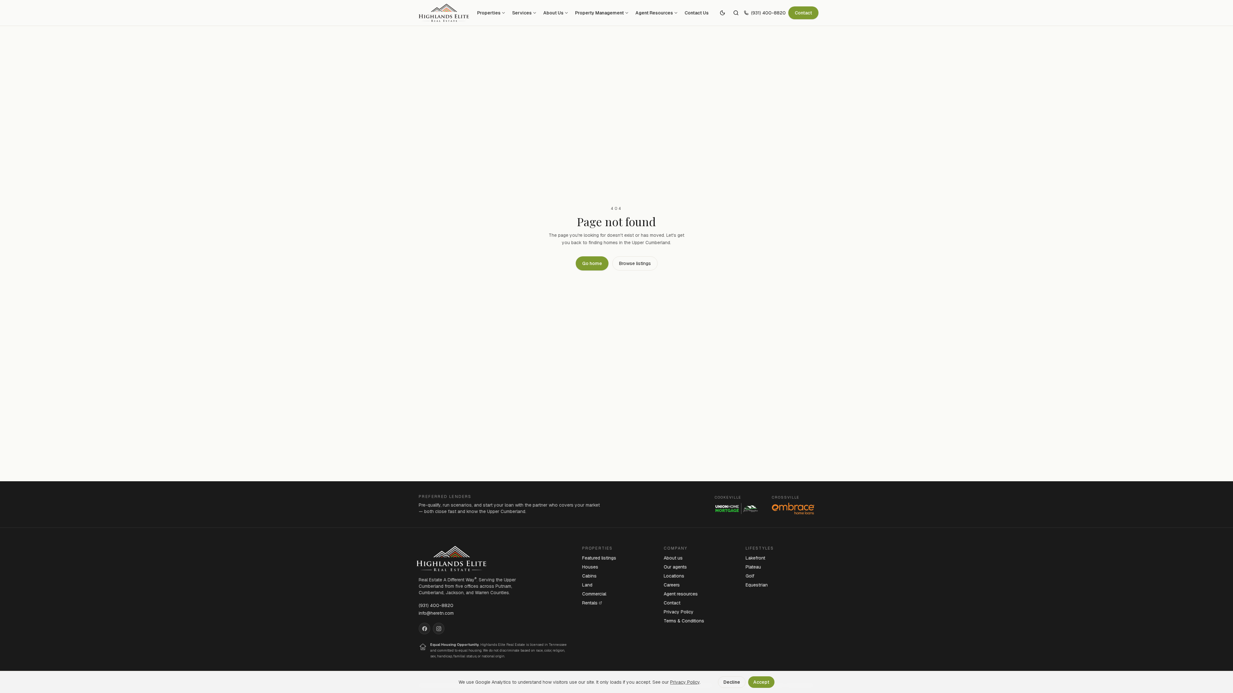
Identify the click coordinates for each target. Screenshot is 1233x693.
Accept (761, 682)
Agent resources (681, 594)
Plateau (753, 567)
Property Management (599, 13)
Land (587, 585)
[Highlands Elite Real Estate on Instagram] (438, 628)
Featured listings (599, 558)
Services (522, 13)
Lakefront (755, 558)
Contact (803, 13)
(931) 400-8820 (768, 13)
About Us (553, 13)
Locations (674, 576)
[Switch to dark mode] (722, 12)
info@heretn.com (436, 613)
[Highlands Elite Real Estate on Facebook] (424, 628)
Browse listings (635, 263)
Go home (592, 263)
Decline (731, 682)
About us (673, 558)
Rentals (590, 603)
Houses (590, 567)
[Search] (735, 12)
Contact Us (697, 13)
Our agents (675, 567)
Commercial (594, 594)
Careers (672, 585)
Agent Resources (654, 13)
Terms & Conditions (684, 621)
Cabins (589, 576)
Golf (750, 576)
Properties (489, 13)
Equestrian (757, 585)
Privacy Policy (679, 612)
